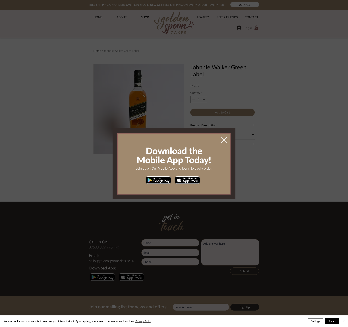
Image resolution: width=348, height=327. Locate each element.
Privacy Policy (143, 321)
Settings (315, 321)
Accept (332, 321)
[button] (224, 140)
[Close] (343, 321)
